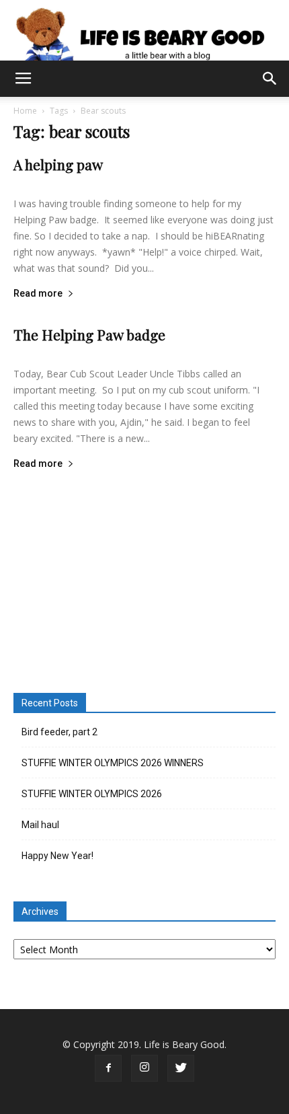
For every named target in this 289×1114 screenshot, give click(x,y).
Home (25, 110)
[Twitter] (180, 1068)
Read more (38, 294)
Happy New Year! (57, 855)
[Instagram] (144, 1068)
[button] (270, 79)
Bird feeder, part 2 (59, 732)
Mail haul (40, 824)
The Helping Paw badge (89, 334)
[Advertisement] (144, 579)
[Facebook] (108, 1068)
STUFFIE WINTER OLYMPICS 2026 (92, 793)
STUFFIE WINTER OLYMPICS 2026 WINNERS (113, 762)
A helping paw (58, 164)
